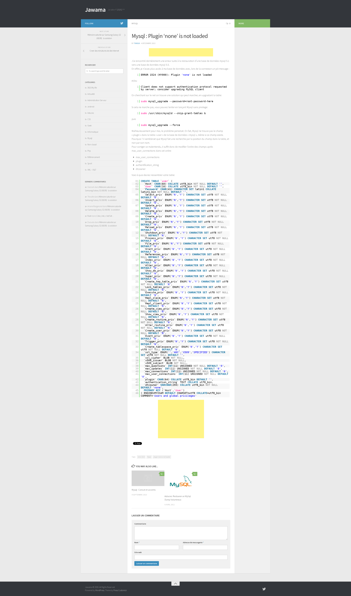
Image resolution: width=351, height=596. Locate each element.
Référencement (93, 157)
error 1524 (141, 457)
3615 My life (92, 87)
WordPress (99, 590)
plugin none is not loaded (162, 457)
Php (89, 151)
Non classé (92, 144)
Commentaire (140, 524)
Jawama (95, 9)
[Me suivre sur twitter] (121, 23)
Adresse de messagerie (193, 542)
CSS (89, 119)
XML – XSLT (91, 169)
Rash (89, 216)
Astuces (90, 113)
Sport (89, 163)
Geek (89, 125)
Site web (138, 552)
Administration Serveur (96, 100)
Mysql (135, 23)
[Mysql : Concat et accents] (148, 478)
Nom (137, 542)
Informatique (92, 132)
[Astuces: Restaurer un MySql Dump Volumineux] (181, 481)
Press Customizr (120, 590)
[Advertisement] (181, 52)
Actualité (91, 94)
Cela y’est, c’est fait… (105, 216)
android (90, 106)
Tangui (137, 43)
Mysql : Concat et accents (143, 489)
